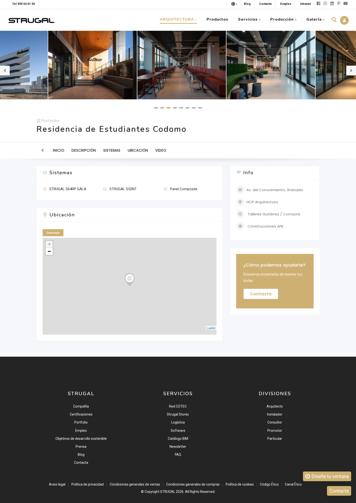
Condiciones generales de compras (193, 484)
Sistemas (111, 150)
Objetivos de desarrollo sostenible (81, 438)
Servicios (248, 19)
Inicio (58, 150)
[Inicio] (31, 19)
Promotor (274, 430)
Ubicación (138, 150)
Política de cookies (240, 484)
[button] (156, 108)
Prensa (81, 446)
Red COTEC (178, 406)
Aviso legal (57, 484)
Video (160, 150)
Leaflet (211, 328)
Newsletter (178, 446)
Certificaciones (81, 414)
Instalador (274, 414)
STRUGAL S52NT (123, 189)
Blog (81, 454)
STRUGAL (167, 492)
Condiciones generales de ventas (135, 484)
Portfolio (81, 422)
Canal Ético (293, 484)
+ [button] (49, 244)
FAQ (178, 454)
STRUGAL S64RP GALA (67, 189)
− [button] (49, 251)
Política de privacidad (87, 484)
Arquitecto (275, 406)
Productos (217, 19)
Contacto (261, 294)
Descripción (83, 150)
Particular (274, 438)
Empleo (81, 430)
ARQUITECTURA (177, 19)
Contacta (81, 462)
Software (178, 430)
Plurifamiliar (50, 121)
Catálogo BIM (178, 438)
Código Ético (269, 484)
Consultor (274, 422)
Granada (53, 233)
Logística (178, 422)
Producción (282, 19)
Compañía (81, 406)
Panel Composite (183, 189)
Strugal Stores (178, 414)
